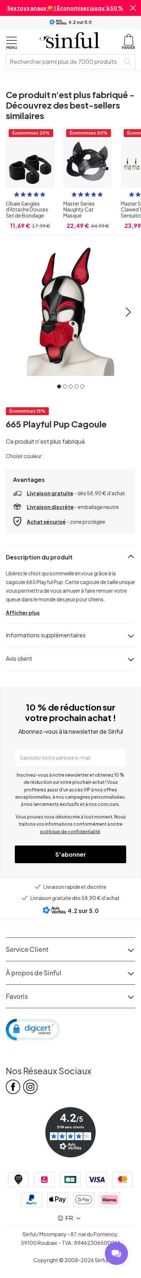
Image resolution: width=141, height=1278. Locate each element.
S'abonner (70, 854)
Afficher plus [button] (23, 612)
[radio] (16, 194)
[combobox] (64, 61)
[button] (133, 8)
